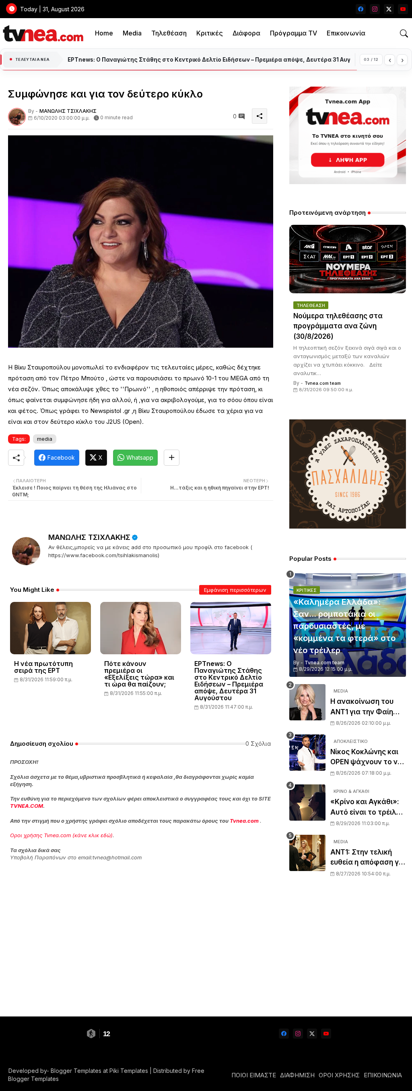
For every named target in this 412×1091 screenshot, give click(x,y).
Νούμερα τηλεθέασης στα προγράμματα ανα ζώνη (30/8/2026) (338, 326)
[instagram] (375, 9)
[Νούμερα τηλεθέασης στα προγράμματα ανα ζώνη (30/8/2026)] (347, 259)
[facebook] (361, 9)
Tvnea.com (244, 820)
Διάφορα (246, 33)
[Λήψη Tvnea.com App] (347, 135)
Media (132, 33)
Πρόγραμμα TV (293, 33)
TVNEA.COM (26, 806)
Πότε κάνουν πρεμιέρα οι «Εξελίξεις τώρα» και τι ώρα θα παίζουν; (139, 674)
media (44, 439)
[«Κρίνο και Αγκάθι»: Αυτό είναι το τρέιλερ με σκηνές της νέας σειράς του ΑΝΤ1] (307, 802)
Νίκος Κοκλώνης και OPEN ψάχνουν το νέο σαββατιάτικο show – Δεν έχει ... (368, 757)
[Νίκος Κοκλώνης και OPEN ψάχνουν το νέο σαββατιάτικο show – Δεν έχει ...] (307, 752)
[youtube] (403, 9)
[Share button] (171, 458)
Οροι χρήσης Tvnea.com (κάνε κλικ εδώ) (61, 835)
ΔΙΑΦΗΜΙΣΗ (297, 1075)
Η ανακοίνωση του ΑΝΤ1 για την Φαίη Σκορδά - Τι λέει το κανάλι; (363, 707)
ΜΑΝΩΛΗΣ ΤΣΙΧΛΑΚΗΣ (89, 537)
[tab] (104, 33)
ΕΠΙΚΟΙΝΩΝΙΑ (383, 1075)
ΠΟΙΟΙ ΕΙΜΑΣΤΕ (253, 1075)
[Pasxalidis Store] (347, 526)
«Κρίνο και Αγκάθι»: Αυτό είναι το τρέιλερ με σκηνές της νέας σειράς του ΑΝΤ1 (367, 807)
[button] (404, 33)
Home (104, 33)
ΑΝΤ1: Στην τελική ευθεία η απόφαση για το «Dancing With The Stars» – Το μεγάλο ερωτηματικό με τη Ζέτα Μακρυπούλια (368, 858)
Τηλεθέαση (169, 33)
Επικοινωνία (346, 33)
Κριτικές (209, 33)
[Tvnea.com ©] (42, 33)
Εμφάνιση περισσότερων (235, 590)
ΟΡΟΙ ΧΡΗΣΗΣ (339, 1075)
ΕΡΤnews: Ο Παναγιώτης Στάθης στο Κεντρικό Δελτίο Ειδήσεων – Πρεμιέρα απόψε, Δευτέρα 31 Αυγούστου (228, 680)
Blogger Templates (76, 1070)
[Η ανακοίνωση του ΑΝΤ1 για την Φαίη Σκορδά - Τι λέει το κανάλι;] (307, 702)
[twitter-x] (389, 9)
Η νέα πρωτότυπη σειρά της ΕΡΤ (43, 667)
